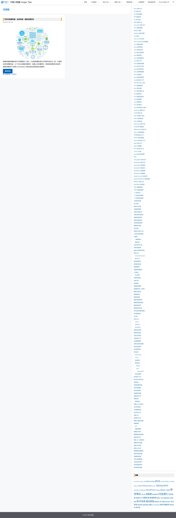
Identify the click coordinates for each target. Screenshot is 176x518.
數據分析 (137, 242)
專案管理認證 (137, 264)
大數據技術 (138, 239)
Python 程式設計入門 (139, 140)
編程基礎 (145, 505)
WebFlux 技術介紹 (139, 181)
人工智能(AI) (137, 192)
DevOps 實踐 (137, 30)
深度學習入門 (137, 338)
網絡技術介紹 (137, 396)
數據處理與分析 (138, 308)
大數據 (135, 236)
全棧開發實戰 (137, 209)
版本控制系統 (137, 346)
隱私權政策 (151, 2)
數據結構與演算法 (138, 302)
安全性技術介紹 (138, 245)
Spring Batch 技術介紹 (140, 159)
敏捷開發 (153, 498)
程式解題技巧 (137, 349)
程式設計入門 (137, 376)
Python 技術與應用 (139, 137)
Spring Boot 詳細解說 (139, 173)
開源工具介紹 (137, 448)
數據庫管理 (137, 297)
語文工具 (137, 258)
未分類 (135, 316)
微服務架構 (138, 429)
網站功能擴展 (137, 387)
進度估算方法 (137, 437)
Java (137, 368)
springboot (137, 490)
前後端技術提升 (138, 217)
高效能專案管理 (138, 467)
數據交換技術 (137, 291)
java (157, 480)
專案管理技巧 (137, 261)
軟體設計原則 (137, 431)
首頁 (85, 2)
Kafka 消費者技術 (138, 118)
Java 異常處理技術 (139, 77)
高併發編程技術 (138, 464)
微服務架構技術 (138, 269)
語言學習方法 (137, 412)
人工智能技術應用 (138, 195)
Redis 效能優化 (138, 146)
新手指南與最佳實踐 (139, 310)
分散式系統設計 (138, 212)
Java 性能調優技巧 (139, 58)
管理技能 (136, 382)
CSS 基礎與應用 (138, 27)
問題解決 (158, 490)
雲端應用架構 (137, 456)
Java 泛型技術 (138, 74)
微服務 (149, 494)
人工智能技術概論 (138, 198)
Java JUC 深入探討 (139, 39)
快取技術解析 (137, 277)
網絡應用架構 (137, 393)
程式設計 (136, 352)
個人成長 (136, 203)
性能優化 (163, 494)
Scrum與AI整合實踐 (139, 154)
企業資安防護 (137, 201)
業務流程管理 (137, 330)
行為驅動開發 (137, 409)
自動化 (150, 505)
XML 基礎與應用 (138, 187)
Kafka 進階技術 (138, 121)
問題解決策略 (137, 225)
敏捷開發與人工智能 (139, 289)
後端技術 (137, 363)
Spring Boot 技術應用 (139, 165)
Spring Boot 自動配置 (139, 170)
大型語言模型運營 (138, 234)
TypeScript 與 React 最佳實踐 (142, 179)
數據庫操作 (167, 498)
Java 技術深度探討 (139, 69)
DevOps (152, 481)
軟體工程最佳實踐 (138, 420)
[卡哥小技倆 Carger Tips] (5, 2)
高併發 (137, 507)
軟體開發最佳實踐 (138, 434)
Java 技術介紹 (138, 60)
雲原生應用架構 (138, 453)
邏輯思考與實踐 (138, 442)
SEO (135, 157)
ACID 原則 (136, 481)
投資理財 (136, 283)
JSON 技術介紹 (138, 113)
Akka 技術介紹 (138, 8)
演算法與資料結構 (138, 343)
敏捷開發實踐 (137, 286)
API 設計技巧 (137, 19)
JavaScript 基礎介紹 (139, 110)
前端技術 (137, 360)
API (136, 426)
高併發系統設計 (138, 462)
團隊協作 (163, 490)
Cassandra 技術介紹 (139, 25)
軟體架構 (7, 74)
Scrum (154, 486)
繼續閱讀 (8, 71)
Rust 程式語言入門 (139, 148)
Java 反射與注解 (138, 49)
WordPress (138, 327)
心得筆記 (94, 2)
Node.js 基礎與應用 (139, 132)
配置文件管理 (137, 445)
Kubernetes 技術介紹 (139, 124)
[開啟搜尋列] (173, 2)
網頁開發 (139, 505)
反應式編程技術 (138, 220)
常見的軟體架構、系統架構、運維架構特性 (19, 19)
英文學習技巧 (137, 407)
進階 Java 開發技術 (139, 440)
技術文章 (136, 280)
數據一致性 (160, 498)
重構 (161, 505)
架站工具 (106, 2)
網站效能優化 (137, 390)
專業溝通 (143, 494)
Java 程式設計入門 (139, 80)
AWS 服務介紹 (138, 22)
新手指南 (141, 501)
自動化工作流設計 (138, 404)
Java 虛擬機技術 (138, 85)
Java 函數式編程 (138, 44)
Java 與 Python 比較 (139, 82)
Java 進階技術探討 (139, 96)
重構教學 (166, 505)
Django (138, 365)
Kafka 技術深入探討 (139, 115)
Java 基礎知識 (138, 55)
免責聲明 (141, 2)
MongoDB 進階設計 (139, 126)
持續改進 (145, 498)
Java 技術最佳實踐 (139, 63)
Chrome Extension (140, 256)
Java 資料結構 (138, 88)
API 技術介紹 (137, 11)
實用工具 (117, 2)
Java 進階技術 (138, 93)
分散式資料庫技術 (138, 214)
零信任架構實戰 (138, 459)
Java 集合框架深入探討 (140, 107)
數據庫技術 (137, 294)
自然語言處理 (156, 504)
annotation (141, 481)
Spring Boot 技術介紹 (139, 162)
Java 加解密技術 (138, 47)
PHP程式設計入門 (138, 135)
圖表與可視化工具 (138, 231)
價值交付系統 (137, 206)
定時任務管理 (137, 247)
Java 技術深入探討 (139, 66)
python (136, 486)
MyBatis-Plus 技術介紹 (140, 129)
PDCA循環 (171, 481)
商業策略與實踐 (138, 223)
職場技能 (129, 2)
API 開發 (146, 481)
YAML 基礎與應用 (138, 190)
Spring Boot (140, 371)
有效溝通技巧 (137, 313)
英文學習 (137, 275)
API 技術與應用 (138, 14)
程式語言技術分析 (138, 379)
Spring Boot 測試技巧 (139, 168)
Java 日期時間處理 (139, 71)
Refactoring (138, 354)
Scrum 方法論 (137, 151)
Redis (140, 486)
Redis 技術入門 (164, 2)
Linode (137, 322)
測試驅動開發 (137, 341)
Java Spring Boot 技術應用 (141, 41)
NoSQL (167, 481)
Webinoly (137, 324)
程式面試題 (138, 374)
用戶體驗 (162, 501)
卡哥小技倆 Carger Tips (21, 2)
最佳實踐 (150, 501)
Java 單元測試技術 (139, 52)
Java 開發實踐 (138, 99)
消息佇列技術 (137, 335)
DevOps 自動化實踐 (139, 33)
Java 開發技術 (138, 102)
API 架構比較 (137, 17)
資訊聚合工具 (137, 418)
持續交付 (139, 498)
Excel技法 (136, 36)
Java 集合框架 (138, 104)
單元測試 (136, 228)
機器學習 (157, 501)
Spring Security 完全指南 (140, 176)
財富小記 (136, 415)
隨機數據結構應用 (138, 451)
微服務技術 (137, 267)
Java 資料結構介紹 (139, 91)
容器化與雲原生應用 (139, 250)
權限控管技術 (137, 332)
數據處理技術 (137, 305)
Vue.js (136, 357)
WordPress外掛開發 (139, 184)
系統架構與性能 (138, 385)
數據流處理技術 (138, 299)
